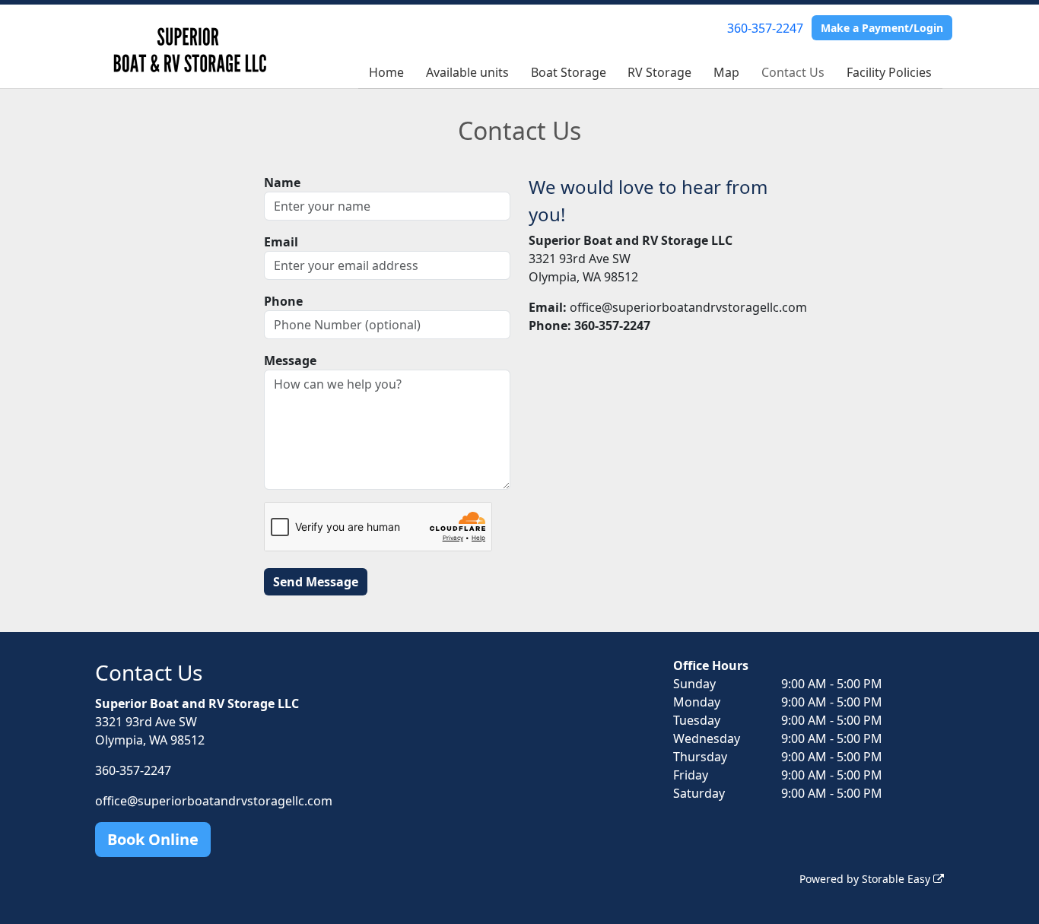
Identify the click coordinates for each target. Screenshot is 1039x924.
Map (726, 72)
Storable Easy (897, 879)
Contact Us (793, 72)
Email (281, 241)
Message (290, 360)
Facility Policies (889, 72)
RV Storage (659, 72)
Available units (467, 72)
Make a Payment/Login (882, 28)
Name (282, 182)
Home (386, 72)
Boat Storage (568, 72)
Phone (283, 301)
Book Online (153, 839)
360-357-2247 (765, 28)
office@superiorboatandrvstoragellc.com (213, 800)
